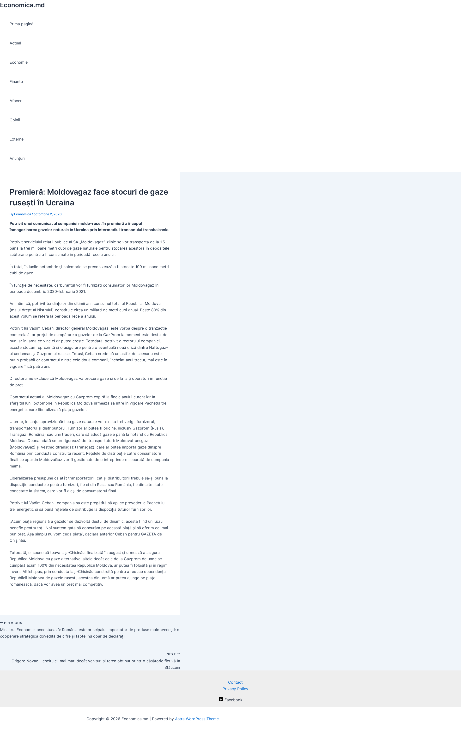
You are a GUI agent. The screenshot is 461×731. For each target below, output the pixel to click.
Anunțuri (17, 158)
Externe (17, 139)
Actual (15, 43)
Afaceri (16, 100)
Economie (19, 62)
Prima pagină (21, 23)
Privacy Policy (235, 688)
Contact (235, 682)
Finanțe (16, 81)
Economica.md (22, 5)
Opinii (15, 119)
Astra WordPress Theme (197, 718)
